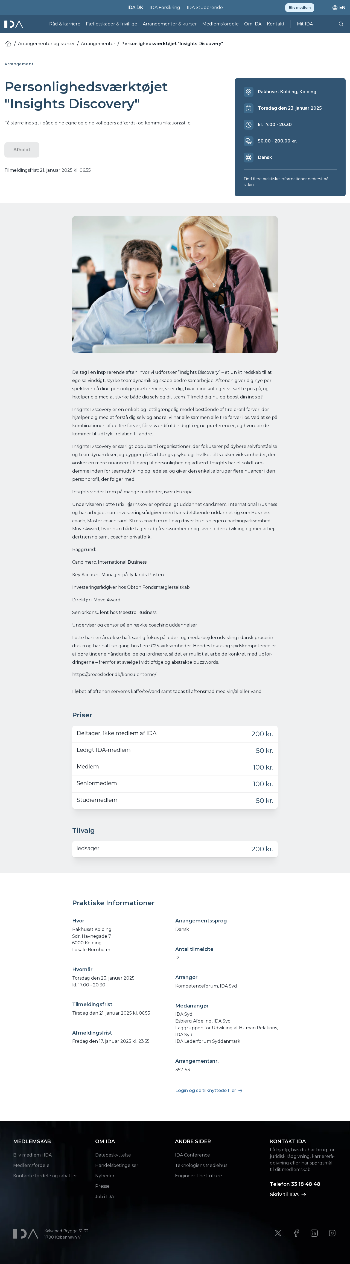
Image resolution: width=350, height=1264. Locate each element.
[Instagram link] (332, 1233)
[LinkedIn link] (314, 1233)
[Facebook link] (296, 1233)
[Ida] (14, 24)
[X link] (278, 1233)
